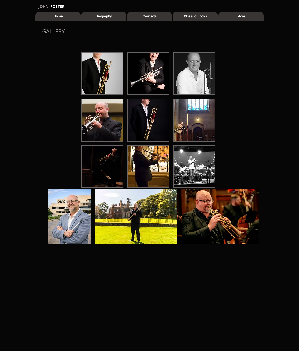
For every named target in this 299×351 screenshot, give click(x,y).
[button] (102, 73)
